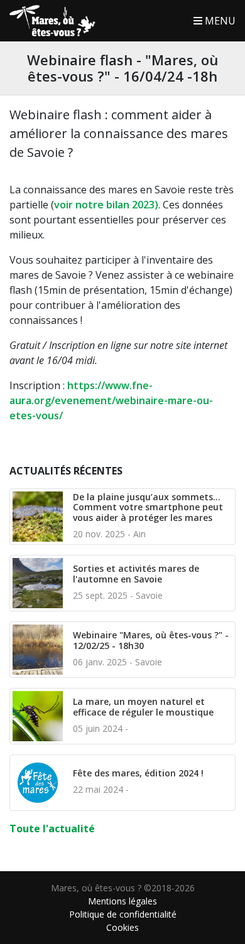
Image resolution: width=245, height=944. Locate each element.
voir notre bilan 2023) (106, 205)
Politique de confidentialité (123, 914)
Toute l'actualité (52, 828)
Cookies (122, 927)
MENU (219, 21)
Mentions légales (122, 901)
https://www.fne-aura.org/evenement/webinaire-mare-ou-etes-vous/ (111, 400)
